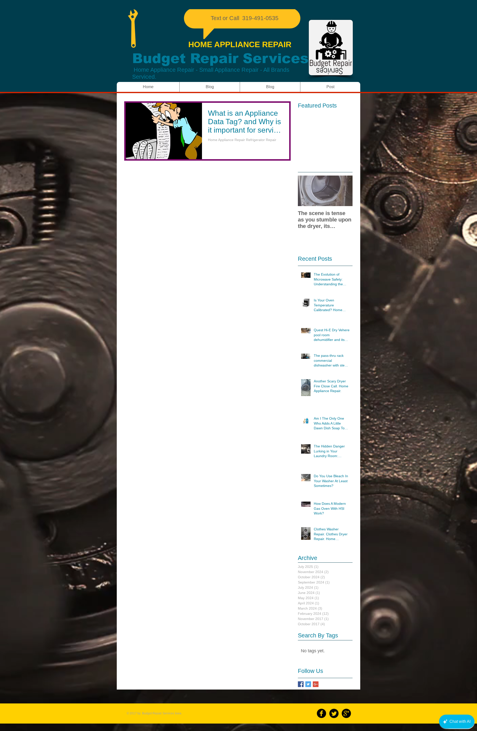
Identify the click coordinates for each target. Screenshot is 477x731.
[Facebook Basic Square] (301, 684)
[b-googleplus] (346, 713)
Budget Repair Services (220, 58)
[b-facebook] (321, 713)
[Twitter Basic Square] (308, 684)
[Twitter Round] (334, 713)
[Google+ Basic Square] (315, 684)
